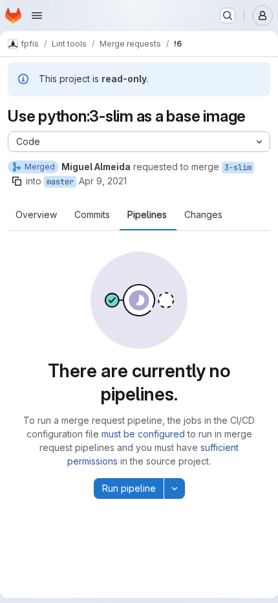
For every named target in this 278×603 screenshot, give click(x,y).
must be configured (143, 433)
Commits (92, 215)
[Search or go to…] (227, 15)
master (60, 182)
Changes (203, 215)
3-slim (237, 167)
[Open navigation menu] (37, 15)
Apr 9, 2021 (103, 180)
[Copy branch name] (17, 181)
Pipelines (147, 215)
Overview (36, 215)
